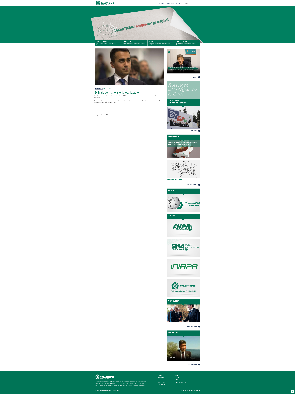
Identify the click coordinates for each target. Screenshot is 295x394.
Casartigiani (134, 43)
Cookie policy (108, 390)
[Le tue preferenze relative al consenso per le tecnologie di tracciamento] (292, 391)
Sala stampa (170, 3)
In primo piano (99, 88)
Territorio (161, 3)
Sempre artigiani (185, 43)
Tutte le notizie (106, 43)
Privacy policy (116, 390)
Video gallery (161, 384)
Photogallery (161, 382)
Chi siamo (160, 375)
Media (159, 43)
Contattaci (179, 3)
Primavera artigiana (174, 180)
